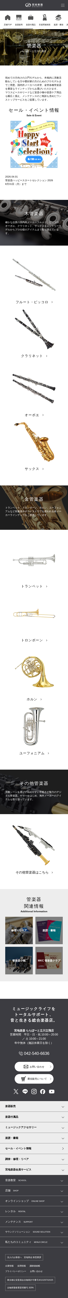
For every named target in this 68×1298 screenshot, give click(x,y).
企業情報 (9, 1266)
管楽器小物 (18, 960)
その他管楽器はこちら (32, 872)
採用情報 (21, 1266)
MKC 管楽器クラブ (49, 960)
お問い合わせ (37, 1066)
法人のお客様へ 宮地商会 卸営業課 (24, 1257)
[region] (35, 20)
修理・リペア (19, 930)
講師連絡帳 (35, 1266)
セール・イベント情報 (18, 1148)
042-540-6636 (36, 1053)
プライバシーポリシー (15, 1271)
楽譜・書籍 (49, 930)
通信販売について (37, 1078)
